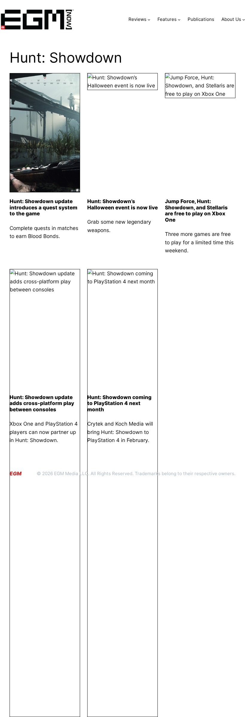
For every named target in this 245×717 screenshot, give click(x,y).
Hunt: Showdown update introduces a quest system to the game (43, 207)
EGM (16, 473)
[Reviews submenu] (149, 19)
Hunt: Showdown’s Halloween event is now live (122, 204)
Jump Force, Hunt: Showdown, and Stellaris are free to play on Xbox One (196, 210)
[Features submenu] (179, 19)
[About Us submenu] (243, 19)
